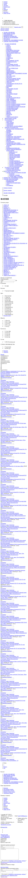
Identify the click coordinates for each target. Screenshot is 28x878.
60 (15, 267)
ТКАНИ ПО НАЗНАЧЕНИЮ (10, 37)
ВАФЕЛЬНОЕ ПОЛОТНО (12, 50)
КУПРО (8, 63)
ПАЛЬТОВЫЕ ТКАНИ (12, 88)
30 (14, 221)
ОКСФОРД (9, 77)
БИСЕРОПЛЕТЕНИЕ (11, 180)
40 (8, 205)
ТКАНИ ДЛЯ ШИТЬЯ (9, 32)
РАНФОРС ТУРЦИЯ (14, 175)
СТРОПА (11, 159)
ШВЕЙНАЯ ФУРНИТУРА (10, 36)
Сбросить (5, 352)
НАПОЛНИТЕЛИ (7, 35)
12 (16, 239)
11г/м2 (7, 335)
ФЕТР (7, 184)
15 (9, 271)
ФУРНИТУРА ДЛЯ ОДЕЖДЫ (13, 136)
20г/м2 (7, 337)
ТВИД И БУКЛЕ (10, 81)
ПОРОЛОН (9, 121)
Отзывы (5, 3)
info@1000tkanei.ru (22, 816)
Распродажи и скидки (8, 790)
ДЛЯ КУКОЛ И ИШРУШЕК (13, 182)
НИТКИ (8, 132)
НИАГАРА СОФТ (10, 76)
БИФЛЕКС (9, 49)
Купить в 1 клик (5, 381)
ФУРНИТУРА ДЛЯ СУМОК (13, 143)
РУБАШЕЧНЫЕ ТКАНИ (12, 79)
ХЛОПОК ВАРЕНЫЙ (11, 109)
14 (9, 208)
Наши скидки (6, 13)
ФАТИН (8, 95)
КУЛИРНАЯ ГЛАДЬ (11, 61)
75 (6, 226)
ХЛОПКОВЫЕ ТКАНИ (12, 108)
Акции (5, 4)
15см (7, 326)
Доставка (5, 5)
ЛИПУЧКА (12, 158)
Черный (8, 298)
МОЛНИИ (8, 131)
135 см (7, 323)
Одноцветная (9, 290)
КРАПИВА (9, 86)
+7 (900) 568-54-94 (7, 20)
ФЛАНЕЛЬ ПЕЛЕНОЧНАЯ (13, 97)
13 (9, 242)
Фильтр (2, 354)
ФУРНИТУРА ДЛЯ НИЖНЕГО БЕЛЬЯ (13, 40)
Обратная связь (4, 834)
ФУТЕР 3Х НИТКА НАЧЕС (13, 105)
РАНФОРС (12, 173)
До (16, 280)
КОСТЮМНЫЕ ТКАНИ (12, 60)
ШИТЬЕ (8, 111)
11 (23, 262)
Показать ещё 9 (7, 315)
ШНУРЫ (8, 140)
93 (9, 254)
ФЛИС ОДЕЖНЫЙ (11, 100)
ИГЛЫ (8, 146)
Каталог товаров (5, 28)
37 (8, 207)
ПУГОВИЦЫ (9, 134)
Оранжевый (9, 307)
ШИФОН (8, 113)
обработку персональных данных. (17, 860)
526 (16, 266)
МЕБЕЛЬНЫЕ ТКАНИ (9, 33)
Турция (8, 347)
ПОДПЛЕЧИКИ (10, 141)
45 (13, 231)
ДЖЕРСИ (8, 54)
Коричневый (9, 301)
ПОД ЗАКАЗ (6, 38)
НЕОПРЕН (9, 90)
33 (14, 261)
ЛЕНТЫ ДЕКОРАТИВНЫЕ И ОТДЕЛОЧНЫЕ (13, 150)
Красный (8, 295)
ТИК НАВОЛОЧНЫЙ (11, 94)
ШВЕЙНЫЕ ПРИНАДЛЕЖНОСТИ (15, 139)
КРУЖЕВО (12, 153)
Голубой (8, 308)
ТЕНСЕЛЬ (9, 82)
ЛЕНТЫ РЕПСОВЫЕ (14, 157)
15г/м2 (8, 331)
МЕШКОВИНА (10, 70)
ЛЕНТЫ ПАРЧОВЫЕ (14, 155)
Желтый (8, 305)
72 (10, 272)
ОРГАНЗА (8, 91)
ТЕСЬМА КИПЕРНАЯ (15, 163)
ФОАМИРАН (9, 185)
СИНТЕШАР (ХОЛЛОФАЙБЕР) (14, 126)
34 (17, 210)
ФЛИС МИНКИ (10, 99)
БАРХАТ (8, 46)
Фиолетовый (9, 303)
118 (11, 217)
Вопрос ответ (6, 6)
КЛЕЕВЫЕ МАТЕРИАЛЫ (13, 148)
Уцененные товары (8, 793)
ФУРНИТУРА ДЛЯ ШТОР (13, 137)
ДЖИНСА (8, 55)
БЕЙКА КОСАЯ (13, 152)
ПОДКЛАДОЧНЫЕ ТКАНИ (13, 78)
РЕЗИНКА (9, 135)
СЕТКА (8, 115)
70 (18, 238)
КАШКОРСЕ (9, 58)
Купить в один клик (17, 862)
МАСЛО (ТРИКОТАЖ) (12, 68)
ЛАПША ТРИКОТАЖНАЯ (13, 65)
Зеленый (8, 313)
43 (15, 224)
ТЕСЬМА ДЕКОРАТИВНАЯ (16, 162)
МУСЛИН (8, 74)
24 (9, 237)
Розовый (8, 310)
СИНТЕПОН (9, 125)
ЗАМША (8, 56)
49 (8, 253)
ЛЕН (7, 67)
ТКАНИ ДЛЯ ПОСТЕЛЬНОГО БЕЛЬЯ (16, 172)
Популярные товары (8, 789)
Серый (7, 297)
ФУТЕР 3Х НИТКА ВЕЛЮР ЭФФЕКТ (16, 104)
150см (7, 320)
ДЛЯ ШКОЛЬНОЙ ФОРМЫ (13, 170)
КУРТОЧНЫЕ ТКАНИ (12, 64)
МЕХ (7, 87)
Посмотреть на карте (6, 824)
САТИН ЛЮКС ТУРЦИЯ (15, 176)
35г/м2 (7, 334)
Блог (4, 8)
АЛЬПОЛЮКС (10, 123)
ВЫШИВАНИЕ (10, 181)
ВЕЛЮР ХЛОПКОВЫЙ (12, 51)
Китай (7, 348)
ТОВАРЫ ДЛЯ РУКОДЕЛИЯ (10, 41)
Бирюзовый (8, 311)
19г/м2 (7, 332)
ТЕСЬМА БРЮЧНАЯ (14, 161)
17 (8, 270)
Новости (5, 9)
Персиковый (9, 314)
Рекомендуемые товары (9, 791)
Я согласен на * (14, 860)
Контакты (5, 12)
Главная (5, 1)
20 (9, 213)
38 (26, 243)
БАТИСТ (8, 47)
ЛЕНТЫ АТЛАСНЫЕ (14, 154)
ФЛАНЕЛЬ (9, 96)
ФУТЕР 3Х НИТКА (11, 102)
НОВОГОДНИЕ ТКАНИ (12, 168)
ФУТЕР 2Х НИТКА (11, 101)
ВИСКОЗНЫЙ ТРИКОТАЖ (13, 53)
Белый (7, 300)
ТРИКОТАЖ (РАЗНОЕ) (12, 117)
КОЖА (8, 59)
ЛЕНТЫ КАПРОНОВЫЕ (15, 166)
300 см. (8, 322)
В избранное (4, 382)
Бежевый (8, 304)
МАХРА (8, 69)
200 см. (7, 324)
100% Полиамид (10, 342)
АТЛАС (8, 45)
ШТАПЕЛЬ (9, 114)
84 (16, 220)
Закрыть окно (17, 27)
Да (7, 285)
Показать (5, 350)
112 (9, 234)
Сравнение (11, 381)
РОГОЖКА (9, 92)
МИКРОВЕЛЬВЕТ (11, 72)
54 (14, 260)
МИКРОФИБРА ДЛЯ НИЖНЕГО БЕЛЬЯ (16, 73)
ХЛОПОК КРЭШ (10, 110)
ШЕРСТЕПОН (10, 122)
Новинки (5, 788)
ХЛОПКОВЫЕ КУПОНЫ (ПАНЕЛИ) (15, 106)
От (1, 280)
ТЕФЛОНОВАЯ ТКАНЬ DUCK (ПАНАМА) (14, 243)
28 (9, 215)
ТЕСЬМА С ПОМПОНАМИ (16, 164)
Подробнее (3, 380)
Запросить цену (13, 875)
